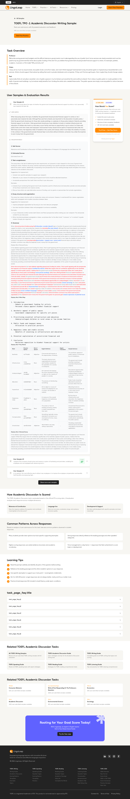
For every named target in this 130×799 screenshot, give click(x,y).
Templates (13, 778)
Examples (12, 780)
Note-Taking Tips (82, 783)
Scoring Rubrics (14, 776)
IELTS (14, 2)
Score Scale (103, 776)
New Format (103, 774)
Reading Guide (59, 771)
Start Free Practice (115, 7)
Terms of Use (105, 793)
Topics (11, 783)
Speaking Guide (37, 771)
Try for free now (65, 734)
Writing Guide (14, 771)
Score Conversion (105, 780)
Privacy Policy (115, 793)
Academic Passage (60, 776)
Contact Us (95, 793)
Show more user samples (48, 482)
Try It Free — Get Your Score (108, 130)
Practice (43, 7)
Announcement (82, 778)
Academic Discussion (16, 774)
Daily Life (57, 778)
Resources (64, 7)
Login (100, 7)
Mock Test (103, 785)
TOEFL (8, 2)
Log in (113, 138)
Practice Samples (105, 783)
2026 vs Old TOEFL (105, 778)
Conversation (81, 776)
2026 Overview (104, 771)
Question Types (36, 774)
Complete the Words (61, 780)
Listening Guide (82, 771)
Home (28, 7)
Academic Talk (82, 780)
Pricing (73, 7)
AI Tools (53, 7)
